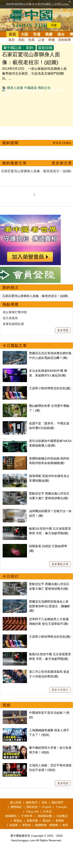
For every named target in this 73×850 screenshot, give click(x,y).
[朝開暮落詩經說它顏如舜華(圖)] (15, 546)
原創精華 (64, 40)
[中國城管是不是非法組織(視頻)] (15, 712)
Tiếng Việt (32, 811)
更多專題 (63, 330)
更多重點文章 (60, 564)
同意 (54, 25)
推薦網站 (11, 816)
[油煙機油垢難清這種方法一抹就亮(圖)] (15, 511)
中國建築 (30, 88)
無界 (65, 825)
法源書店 (62, 816)
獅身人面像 (15, 88)
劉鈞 (29, 48)
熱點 (21, 40)
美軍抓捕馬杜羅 (13, 324)
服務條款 (16, 806)
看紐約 (46, 820)
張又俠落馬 (10, 318)
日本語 (47, 811)
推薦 (31, 40)
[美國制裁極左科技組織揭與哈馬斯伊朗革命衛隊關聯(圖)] (15, 458)
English (47, 806)
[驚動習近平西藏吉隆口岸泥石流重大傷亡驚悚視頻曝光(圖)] (15, 493)
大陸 (24, 34)
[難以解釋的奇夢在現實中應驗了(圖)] (15, 405)
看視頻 (26, 825)
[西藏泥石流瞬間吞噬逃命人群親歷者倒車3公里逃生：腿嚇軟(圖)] (15, 601)
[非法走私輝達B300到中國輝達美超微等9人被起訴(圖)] (15, 370)
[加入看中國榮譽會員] (30, 217)
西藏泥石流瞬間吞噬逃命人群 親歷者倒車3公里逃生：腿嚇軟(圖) (49, 606)
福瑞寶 (13, 825)
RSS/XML (62, 143)
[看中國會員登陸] (30, 275)
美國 (49, 34)
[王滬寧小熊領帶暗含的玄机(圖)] (15, 388)
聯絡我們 (31, 802)
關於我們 (57, 802)
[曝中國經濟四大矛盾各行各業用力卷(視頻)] (15, 747)
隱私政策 (32, 806)
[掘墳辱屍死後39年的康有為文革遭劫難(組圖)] (15, 476)
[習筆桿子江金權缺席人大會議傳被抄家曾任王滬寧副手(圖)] (15, 619)
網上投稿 (15, 802)
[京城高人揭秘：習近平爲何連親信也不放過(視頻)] (15, 765)
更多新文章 (62, 163)
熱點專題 (11, 304)
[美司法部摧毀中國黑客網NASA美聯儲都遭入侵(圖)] (15, 441)
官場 (36, 34)
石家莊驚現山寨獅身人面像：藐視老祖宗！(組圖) (35, 296)
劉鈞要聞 (10, 143)
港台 (61, 34)
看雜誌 (18, 820)
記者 (41, 40)
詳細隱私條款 (43, 20)
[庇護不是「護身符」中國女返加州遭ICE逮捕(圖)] (15, 423)
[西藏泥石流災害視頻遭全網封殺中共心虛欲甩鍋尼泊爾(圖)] (15, 353)
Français (61, 806)
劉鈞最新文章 (14, 163)
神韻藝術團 (45, 816)
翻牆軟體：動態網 (46, 825)
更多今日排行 (60, 689)
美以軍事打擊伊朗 (15, 312)
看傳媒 (59, 820)
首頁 (12, 34)
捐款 (44, 802)
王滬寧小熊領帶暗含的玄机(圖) (50, 388)
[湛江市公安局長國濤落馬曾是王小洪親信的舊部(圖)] (15, 671)
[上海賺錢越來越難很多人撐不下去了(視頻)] (15, 730)
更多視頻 (63, 783)
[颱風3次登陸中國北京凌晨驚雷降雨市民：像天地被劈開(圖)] (15, 528)
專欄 (51, 40)
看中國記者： (14, 48)
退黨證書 (32, 820)
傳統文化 (44, 88)
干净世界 (26, 816)
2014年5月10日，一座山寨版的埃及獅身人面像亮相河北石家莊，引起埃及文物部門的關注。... (34, 73)
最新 (11, 40)
